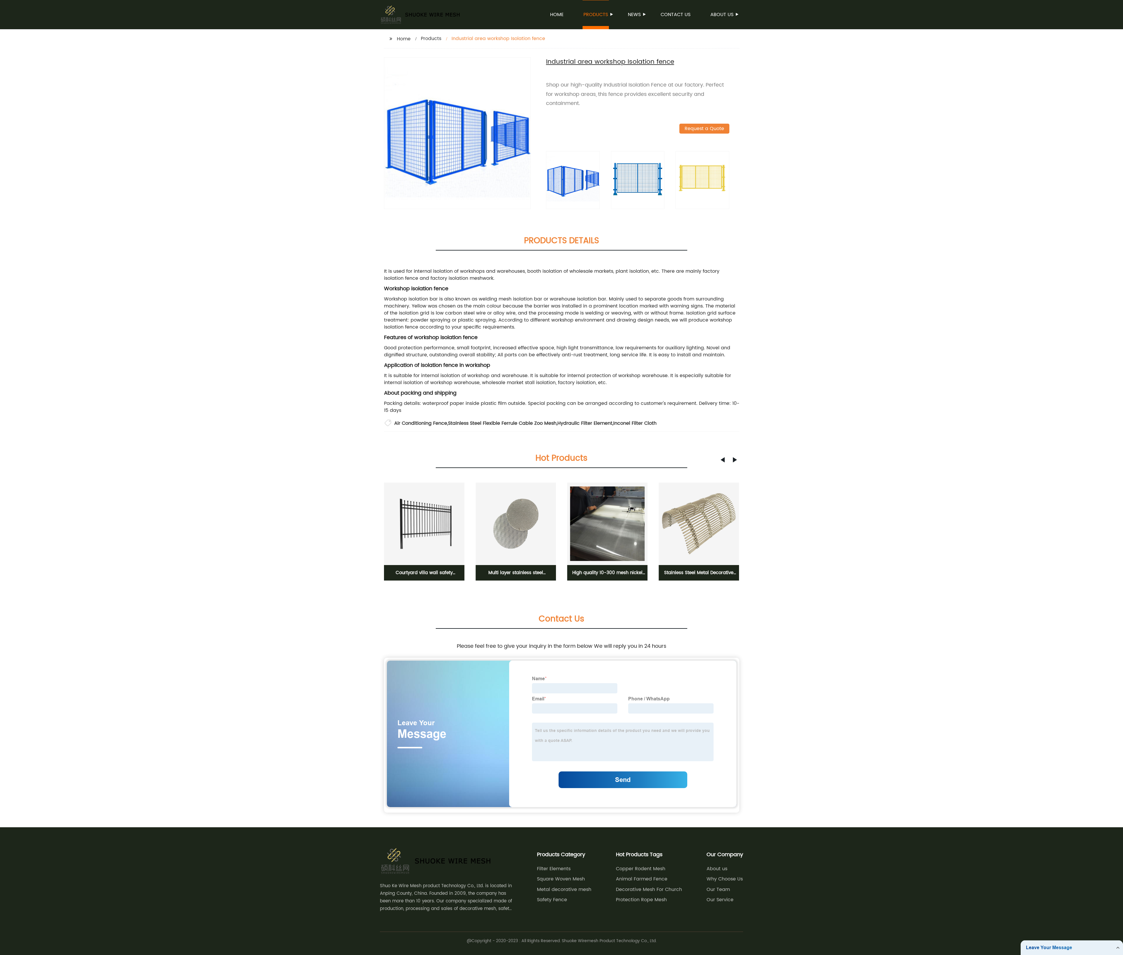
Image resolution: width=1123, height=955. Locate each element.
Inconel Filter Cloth (635, 423)
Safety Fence (552, 899)
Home (557, 14)
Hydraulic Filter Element (584, 423)
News (634, 14)
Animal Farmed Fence (641, 879)
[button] (723, 459)
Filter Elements (554, 868)
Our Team (718, 889)
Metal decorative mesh (564, 889)
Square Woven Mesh (561, 879)
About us (721, 14)
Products (595, 14)
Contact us (675, 14)
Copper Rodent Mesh (640, 868)
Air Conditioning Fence (420, 423)
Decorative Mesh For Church (649, 889)
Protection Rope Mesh (641, 899)
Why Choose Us (725, 879)
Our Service (720, 900)
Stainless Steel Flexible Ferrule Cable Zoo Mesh (502, 423)
